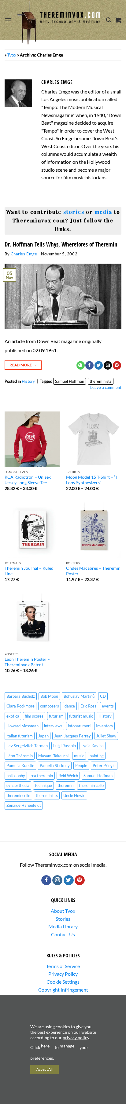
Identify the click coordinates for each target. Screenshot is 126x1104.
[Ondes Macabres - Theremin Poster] (93, 530)
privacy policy (76, 1037)
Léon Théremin (19, 755)
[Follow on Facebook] (46, 880)
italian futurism (19, 735)
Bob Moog (49, 696)
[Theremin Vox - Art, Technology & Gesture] (59, 22)
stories (73, 212)
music (79, 755)
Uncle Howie (74, 795)
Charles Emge (24, 253)
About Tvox (63, 911)
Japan (43, 735)
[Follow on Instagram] (57, 880)
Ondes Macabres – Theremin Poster (93, 571)
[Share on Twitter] (98, 365)
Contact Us (63, 934)
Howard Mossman (22, 725)
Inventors (104, 725)
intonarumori (79, 725)
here (45, 1045)
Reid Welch (68, 775)
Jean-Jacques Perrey (72, 735)
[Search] (108, 20)
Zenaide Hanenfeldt (23, 805)
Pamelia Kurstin (20, 765)
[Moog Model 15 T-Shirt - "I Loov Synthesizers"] (93, 439)
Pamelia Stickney (55, 765)
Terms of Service (63, 966)
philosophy (15, 775)
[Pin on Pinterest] (117, 365)
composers (49, 706)
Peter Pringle (104, 765)
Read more (22, 365)
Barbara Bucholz (20, 696)
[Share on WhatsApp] (80, 365)
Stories (63, 919)
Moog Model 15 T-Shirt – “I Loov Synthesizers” (91, 480)
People (81, 765)
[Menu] (8, 20)
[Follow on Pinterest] (80, 880)
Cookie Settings (63, 982)
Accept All (44, 1069)
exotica (12, 716)
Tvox (11, 54)
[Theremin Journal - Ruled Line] (32, 530)
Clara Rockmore (20, 706)
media (103, 212)
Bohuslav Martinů (79, 696)
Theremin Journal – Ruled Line (29, 571)
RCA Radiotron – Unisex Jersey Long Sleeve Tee (28, 480)
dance (70, 706)
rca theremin (42, 775)
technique (43, 785)
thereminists (101, 381)
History (28, 381)
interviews (53, 725)
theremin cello (91, 785)
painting (97, 755)
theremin (65, 785)
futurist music (81, 716)
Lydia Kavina (92, 745)
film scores (34, 716)
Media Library (63, 926)
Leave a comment (105, 387)
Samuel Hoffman (69, 381)
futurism (56, 716)
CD (103, 696)
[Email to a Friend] (108, 365)
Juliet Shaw (106, 735)
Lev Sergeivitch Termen (27, 745)
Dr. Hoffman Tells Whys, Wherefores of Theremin (61, 244)
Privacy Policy (63, 974)
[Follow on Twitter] (69, 880)
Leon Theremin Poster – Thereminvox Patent (27, 662)
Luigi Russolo (64, 745)
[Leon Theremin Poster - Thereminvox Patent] (32, 621)
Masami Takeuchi (53, 755)
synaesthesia (17, 785)
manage (67, 1045)
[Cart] (118, 20)
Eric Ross (88, 706)
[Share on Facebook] (89, 365)
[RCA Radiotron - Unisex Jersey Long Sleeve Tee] (32, 439)
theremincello (18, 795)
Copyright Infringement (63, 990)
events (108, 706)
